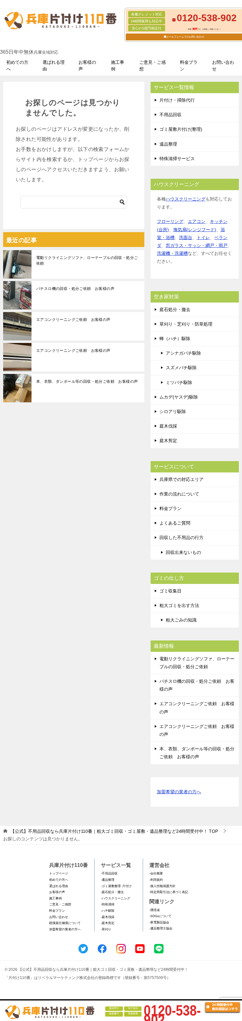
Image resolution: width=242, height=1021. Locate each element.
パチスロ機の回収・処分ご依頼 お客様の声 (75, 288)
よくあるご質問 (174, 523)
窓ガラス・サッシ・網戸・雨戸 (197, 245)
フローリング (170, 221)
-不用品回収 (109, 873)
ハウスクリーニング (185, 198)
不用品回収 (170, 114)
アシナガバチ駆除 (183, 353)
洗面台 (185, 237)
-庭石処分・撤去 (112, 892)
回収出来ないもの (183, 552)
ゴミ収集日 (170, 590)
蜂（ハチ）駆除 (174, 338)
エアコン (196, 221)
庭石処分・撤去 (174, 309)
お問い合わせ (223, 65)
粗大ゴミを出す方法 (179, 605)
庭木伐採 (168, 426)
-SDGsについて (160, 916)
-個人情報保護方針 (162, 886)
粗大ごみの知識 (181, 619)
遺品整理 (168, 144)
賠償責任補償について (65, 923)
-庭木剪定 (107, 923)
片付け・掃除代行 (177, 100)
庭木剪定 (168, 440)
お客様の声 (87, 65)
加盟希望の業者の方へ (179, 791)
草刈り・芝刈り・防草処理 (185, 324)
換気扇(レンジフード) (194, 229)
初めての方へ (17, 65)
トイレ (203, 237)
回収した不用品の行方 (181, 537)
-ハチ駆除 (107, 910)
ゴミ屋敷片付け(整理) (180, 129)
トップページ (58, 873)
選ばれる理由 (54, 65)
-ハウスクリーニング (115, 898)
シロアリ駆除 (172, 411)
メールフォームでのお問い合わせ (185, 36)
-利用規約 (156, 879)
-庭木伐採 (107, 917)
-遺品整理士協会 (160, 928)
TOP (114, 831)
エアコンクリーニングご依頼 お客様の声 (73, 319)
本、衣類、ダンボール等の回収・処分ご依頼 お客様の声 (87, 381)
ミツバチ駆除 (179, 382)
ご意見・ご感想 (152, 65)
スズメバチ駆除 (181, 367)
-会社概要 (156, 873)
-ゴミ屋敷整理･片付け (116, 886)
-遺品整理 (107, 879)
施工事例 (117, 65)
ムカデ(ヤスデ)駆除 (178, 396)
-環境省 (154, 910)
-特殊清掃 (107, 904)
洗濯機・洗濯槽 (172, 253)
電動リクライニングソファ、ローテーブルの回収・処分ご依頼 (87, 260)
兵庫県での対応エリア (181, 479)
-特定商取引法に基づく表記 (168, 892)
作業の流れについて (179, 493)
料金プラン (189, 65)
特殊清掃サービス (177, 158)
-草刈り (106, 929)
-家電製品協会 (159, 922)
